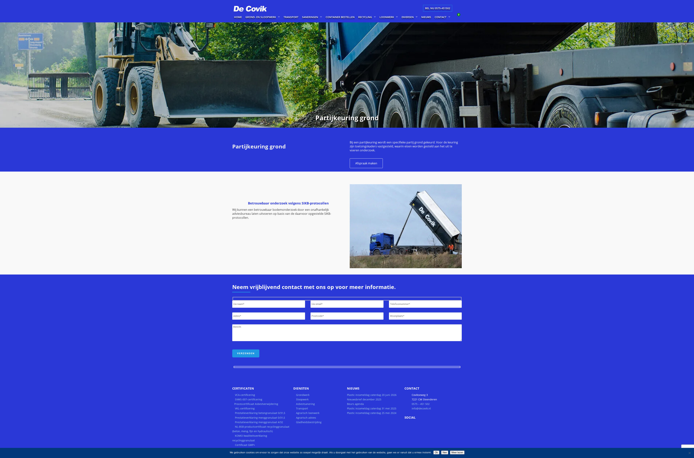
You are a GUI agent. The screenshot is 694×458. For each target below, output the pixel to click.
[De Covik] (254, 12)
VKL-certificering (245, 408)
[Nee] (689, 453)
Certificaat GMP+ (245, 445)
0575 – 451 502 (421, 404)
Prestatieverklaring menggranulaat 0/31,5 (260, 417)
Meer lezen (457, 452)
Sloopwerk (302, 399)
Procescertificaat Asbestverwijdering (256, 404)
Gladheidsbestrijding (309, 422)
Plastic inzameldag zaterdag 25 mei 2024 (371, 413)
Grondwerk (302, 395)
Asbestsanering (305, 404)
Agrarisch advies (306, 417)
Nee (445, 452)
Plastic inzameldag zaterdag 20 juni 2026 (372, 395)
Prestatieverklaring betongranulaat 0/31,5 (260, 413)
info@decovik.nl (421, 408)
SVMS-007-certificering (248, 399)
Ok (436, 452)
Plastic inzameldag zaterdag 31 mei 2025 (371, 408)
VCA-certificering (245, 395)
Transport (302, 408)
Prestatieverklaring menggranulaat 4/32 (258, 422)
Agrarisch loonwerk (307, 413)
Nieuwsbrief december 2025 (364, 399)
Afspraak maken (366, 163)
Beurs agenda (355, 404)
